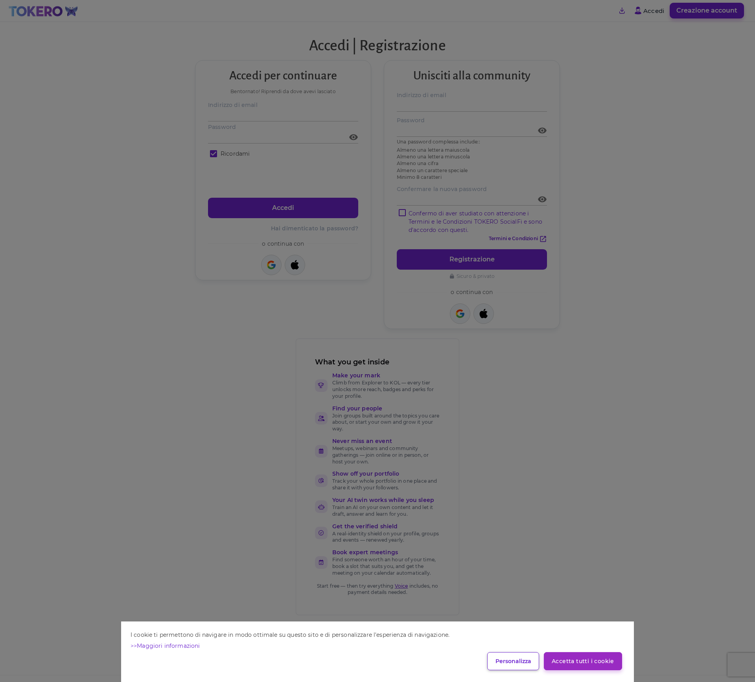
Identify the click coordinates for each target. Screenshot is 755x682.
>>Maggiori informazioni (165, 645)
